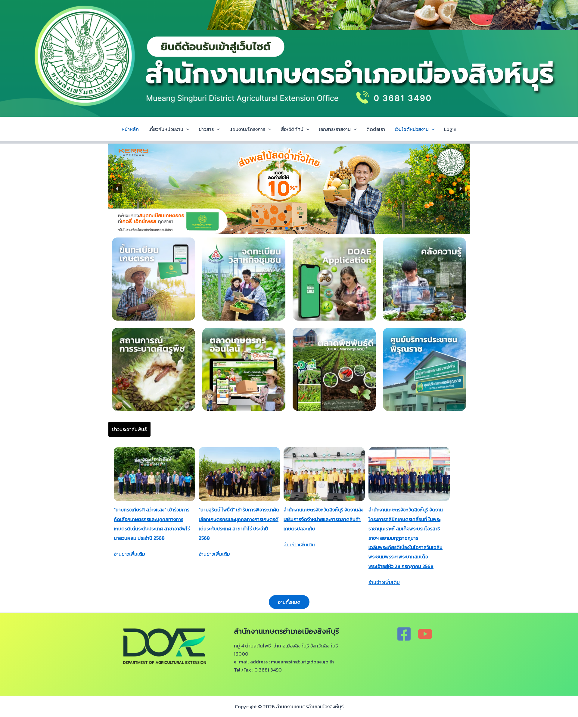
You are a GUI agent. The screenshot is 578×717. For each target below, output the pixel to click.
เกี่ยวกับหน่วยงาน (165, 129)
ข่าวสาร (206, 129)
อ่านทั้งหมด (289, 602)
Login (450, 129)
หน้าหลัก (130, 129)
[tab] (129, 429)
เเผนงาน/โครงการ (247, 129)
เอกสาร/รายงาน (335, 129)
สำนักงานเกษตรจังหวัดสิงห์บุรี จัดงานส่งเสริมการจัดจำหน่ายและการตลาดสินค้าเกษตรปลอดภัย (323, 519)
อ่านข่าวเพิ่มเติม (129, 553)
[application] (186, 129)
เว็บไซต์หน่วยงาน (412, 129)
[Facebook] (404, 633)
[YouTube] (425, 633)
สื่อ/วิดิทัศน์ (292, 129)
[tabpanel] (289, 527)
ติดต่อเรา (375, 129)
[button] (117, 188)
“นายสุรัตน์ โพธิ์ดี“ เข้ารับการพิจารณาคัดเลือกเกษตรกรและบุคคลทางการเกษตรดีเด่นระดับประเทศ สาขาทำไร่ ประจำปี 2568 (239, 524)
